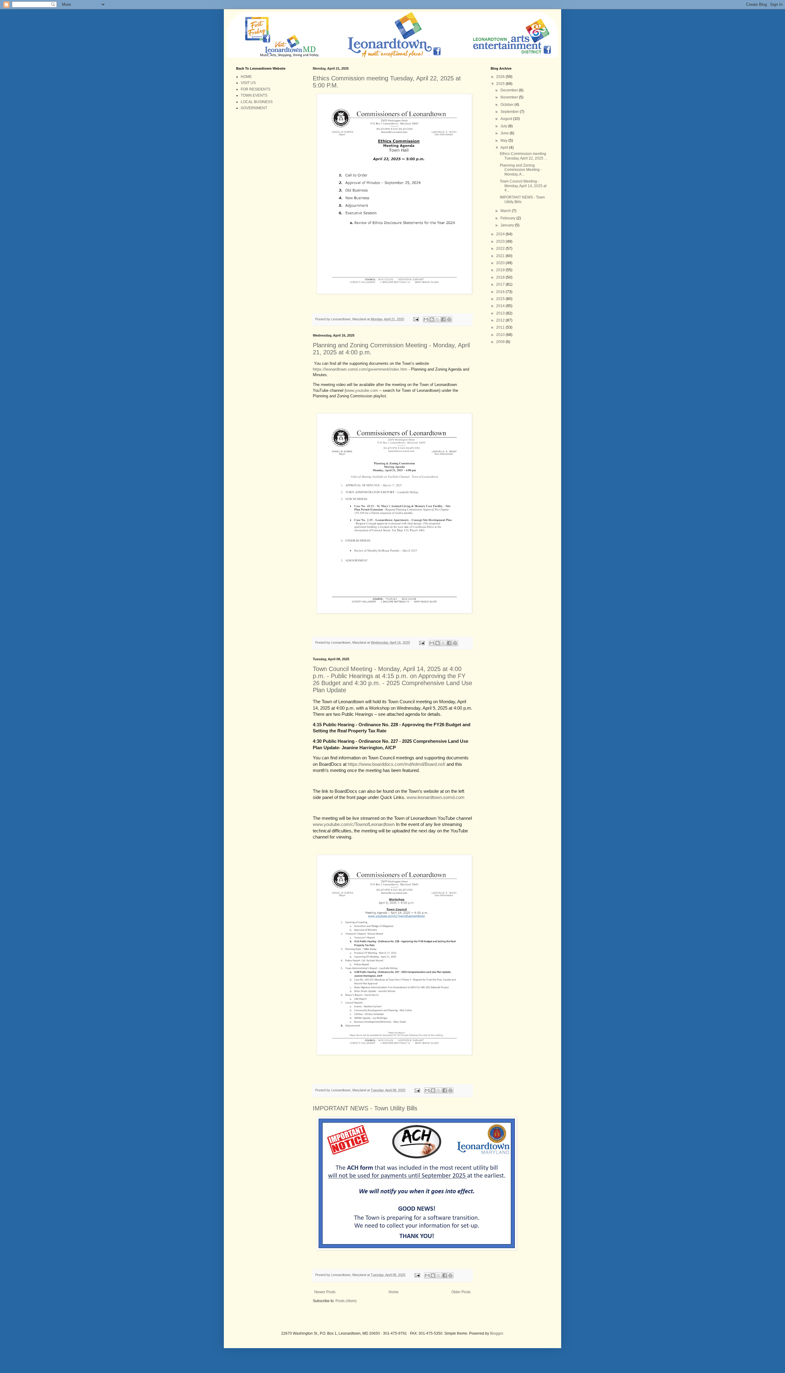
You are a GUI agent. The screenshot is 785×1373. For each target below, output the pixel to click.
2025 (501, 84)
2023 (501, 241)
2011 (501, 327)
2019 (501, 270)
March (506, 211)
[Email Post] (416, 319)
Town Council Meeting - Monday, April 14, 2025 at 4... (523, 185)
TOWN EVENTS (254, 95)
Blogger (496, 1333)
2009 (501, 342)
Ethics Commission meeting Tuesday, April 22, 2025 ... (523, 156)
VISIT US (248, 83)
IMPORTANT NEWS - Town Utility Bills (365, 1108)
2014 (501, 306)
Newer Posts (324, 1292)
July (504, 126)
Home (394, 1292)
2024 (501, 234)
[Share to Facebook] (443, 319)
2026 (501, 77)
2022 (501, 248)
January (507, 225)
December (509, 90)
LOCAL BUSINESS (257, 102)
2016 (501, 292)
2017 (501, 284)
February (508, 218)
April (504, 147)
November (509, 97)
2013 (501, 313)
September (510, 112)
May (504, 140)
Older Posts (461, 1292)
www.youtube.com (362, 390)
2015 (501, 299)
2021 (501, 256)
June (505, 133)
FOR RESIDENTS (255, 89)
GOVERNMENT (254, 108)
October (507, 104)
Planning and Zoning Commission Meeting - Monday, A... (521, 169)
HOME (246, 77)
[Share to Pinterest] (449, 319)
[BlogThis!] (432, 319)
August (506, 119)
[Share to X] (438, 319)
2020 (501, 263)
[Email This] (426, 319)
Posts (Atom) (346, 1301)
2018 (501, 277)
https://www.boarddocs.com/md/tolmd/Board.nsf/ (396, 764)
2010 (501, 335)
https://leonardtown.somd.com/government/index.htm (360, 369)
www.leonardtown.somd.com (436, 797)
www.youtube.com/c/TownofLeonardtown (354, 824)
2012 (501, 320)
